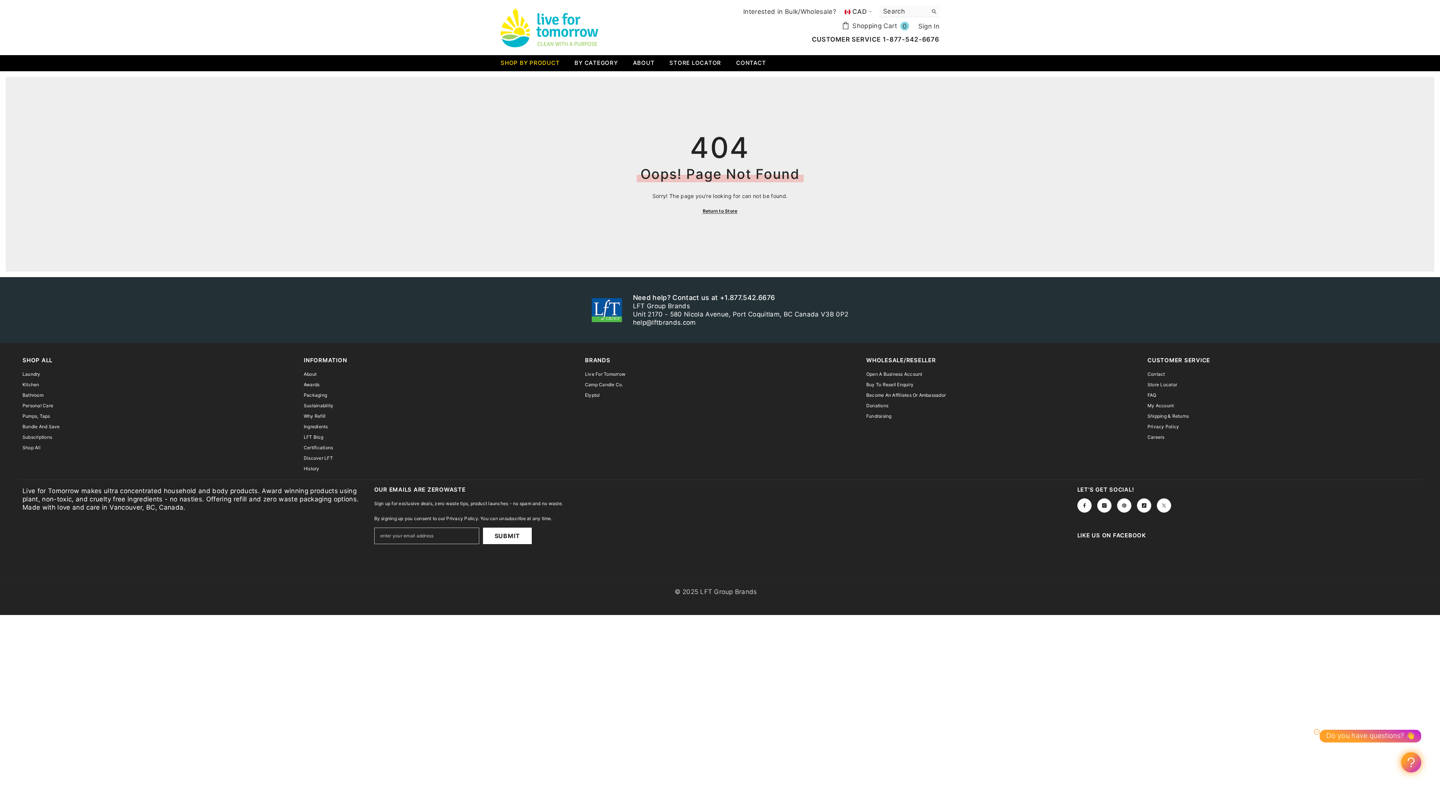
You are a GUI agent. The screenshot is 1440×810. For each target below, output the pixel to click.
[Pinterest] (1124, 505)
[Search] (909, 11)
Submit (507, 536)
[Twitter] (1164, 505)
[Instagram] (1104, 505)
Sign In (928, 26)
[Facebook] (1084, 505)
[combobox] (903, 11)
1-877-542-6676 (910, 39)
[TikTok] (1144, 505)
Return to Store (720, 211)
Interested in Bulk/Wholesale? (789, 11)
